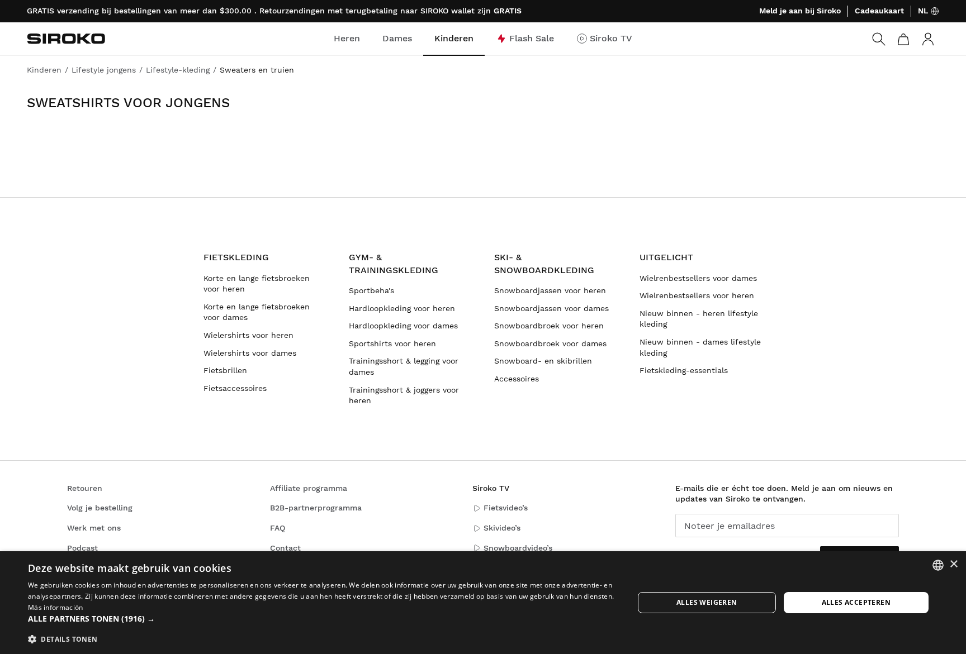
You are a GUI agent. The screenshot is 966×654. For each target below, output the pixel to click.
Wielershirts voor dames (249, 353)
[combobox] (938, 565)
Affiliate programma (308, 488)
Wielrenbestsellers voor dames (698, 278)
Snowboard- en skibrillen (543, 360)
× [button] (953, 564)
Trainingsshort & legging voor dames (403, 366)
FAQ (277, 527)
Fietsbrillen (225, 370)
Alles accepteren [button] (856, 602)
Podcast (82, 547)
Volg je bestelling (99, 507)
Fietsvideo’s (506, 507)
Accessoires (516, 378)
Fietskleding (236, 257)
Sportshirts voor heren (392, 343)
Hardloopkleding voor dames (403, 325)
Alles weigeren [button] (706, 602)
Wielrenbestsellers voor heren (697, 295)
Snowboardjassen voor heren (550, 290)
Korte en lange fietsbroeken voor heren (256, 284)
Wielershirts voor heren (248, 335)
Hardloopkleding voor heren (402, 308)
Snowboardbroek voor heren (549, 325)
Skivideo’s (502, 527)
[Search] (879, 39)
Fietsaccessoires (235, 388)
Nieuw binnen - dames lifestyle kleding (700, 347)
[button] (322, 619)
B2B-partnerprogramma (316, 507)
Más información (55, 607)
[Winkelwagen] (903, 39)
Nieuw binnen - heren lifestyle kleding (699, 319)
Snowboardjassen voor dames (551, 308)
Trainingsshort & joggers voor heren (404, 395)
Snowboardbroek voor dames (550, 343)
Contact (285, 547)
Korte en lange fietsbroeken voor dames (256, 312)
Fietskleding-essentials (684, 370)
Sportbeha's (371, 290)
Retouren (84, 488)
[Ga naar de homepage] (66, 39)
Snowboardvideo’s (518, 547)
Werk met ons (94, 527)
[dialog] (483, 602)
